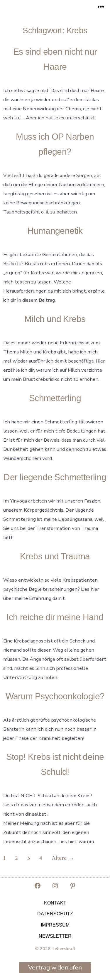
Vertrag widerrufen (55, 967)
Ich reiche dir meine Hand (54, 617)
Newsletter (55, 936)
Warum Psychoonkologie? (55, 696)
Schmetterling (55, 398)
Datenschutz (55, 913)
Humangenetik (55, 231)
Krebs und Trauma (55, 556)
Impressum (55, 924)
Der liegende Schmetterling (55, 477)
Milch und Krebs (54, 319)
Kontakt (55, 902)
